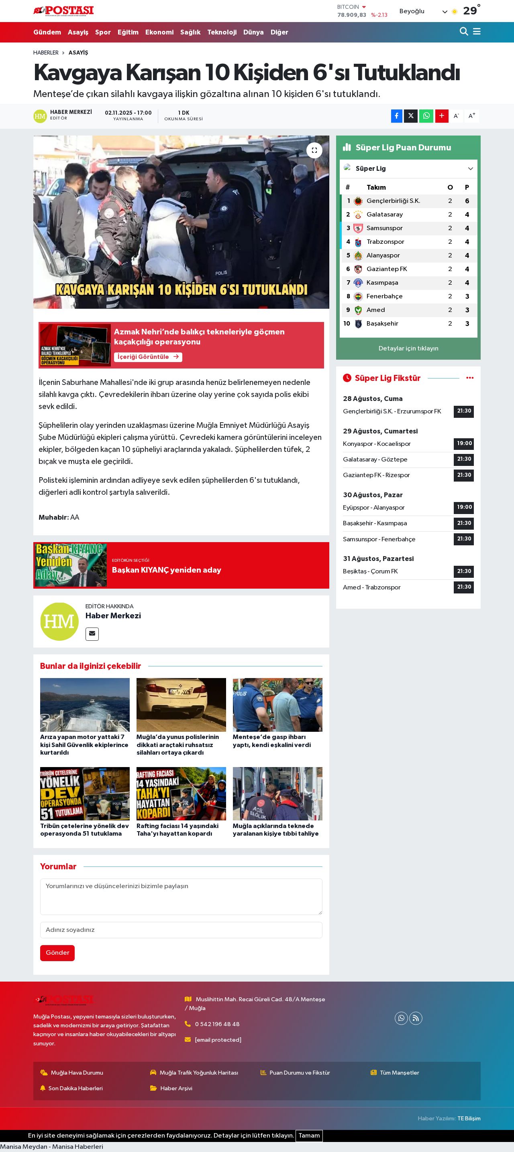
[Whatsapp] (401, 1018)
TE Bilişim (469, 1119)
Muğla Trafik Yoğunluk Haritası (199, 1073)
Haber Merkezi (113, 616)
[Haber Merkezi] (59, 621)
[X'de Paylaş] (411, 116)
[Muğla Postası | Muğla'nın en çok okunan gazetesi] (63, 11)
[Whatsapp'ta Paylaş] (426, 116)
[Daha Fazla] (442, 116)
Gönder (57, 953)
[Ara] (465, 32)
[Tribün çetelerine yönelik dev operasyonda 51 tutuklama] (85, 793)
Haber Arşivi (176, 1088)
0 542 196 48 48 (217, 1024)
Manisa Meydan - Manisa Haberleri (51, 1147)
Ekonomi (159, 32)
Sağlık (190, 32)
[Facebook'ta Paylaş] (396, 116)
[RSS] (415, 1018)
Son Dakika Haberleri (76, 1088)
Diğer (279, 32)
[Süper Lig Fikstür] (470, 378)
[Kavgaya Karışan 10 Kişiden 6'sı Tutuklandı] (181, 222)
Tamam (309, 1135)
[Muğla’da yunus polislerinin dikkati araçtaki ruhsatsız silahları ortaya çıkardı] (181, 704)
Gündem (47, 32)
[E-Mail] (92, 634)
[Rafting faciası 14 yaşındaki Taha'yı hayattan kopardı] (181, 793)
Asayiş (78, 32)
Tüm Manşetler (399, 1073)
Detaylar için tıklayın (409, 348)
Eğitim (128, 32)
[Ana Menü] (475, 32)
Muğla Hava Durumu (77, 1073)
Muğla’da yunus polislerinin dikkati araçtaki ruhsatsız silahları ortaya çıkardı (178, 744)
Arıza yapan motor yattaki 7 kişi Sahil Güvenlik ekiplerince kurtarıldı (84, 744)
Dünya (253, 32)
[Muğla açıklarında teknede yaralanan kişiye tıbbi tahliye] (277, 793)
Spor (103, 32)
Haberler (46, 53)
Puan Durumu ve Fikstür (300, 1073)
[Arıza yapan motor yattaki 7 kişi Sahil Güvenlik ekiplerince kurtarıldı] (85, 704)
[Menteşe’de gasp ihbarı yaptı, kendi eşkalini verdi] (277, 704)
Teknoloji (222, 32)
